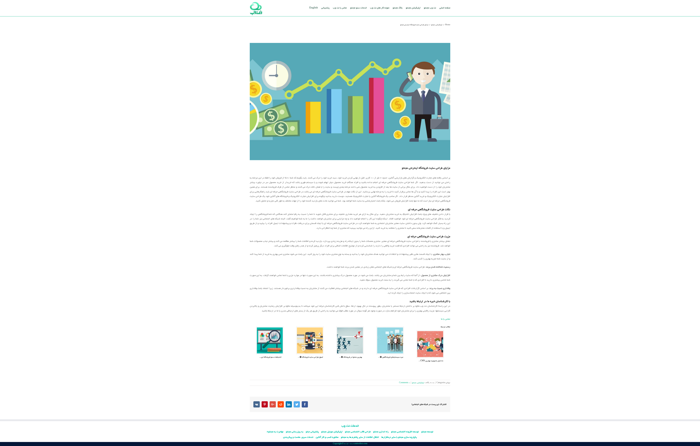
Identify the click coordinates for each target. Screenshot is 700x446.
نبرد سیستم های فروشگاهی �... (390, 357)
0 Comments (404, 382)
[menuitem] (444, 7)
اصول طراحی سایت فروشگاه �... (310, 357)
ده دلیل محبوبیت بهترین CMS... (431, 361)
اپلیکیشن (420, 382)
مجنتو (414, 382)
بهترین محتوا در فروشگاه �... (350, 357)
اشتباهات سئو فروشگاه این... (270, 357)
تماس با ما (445, 319)
